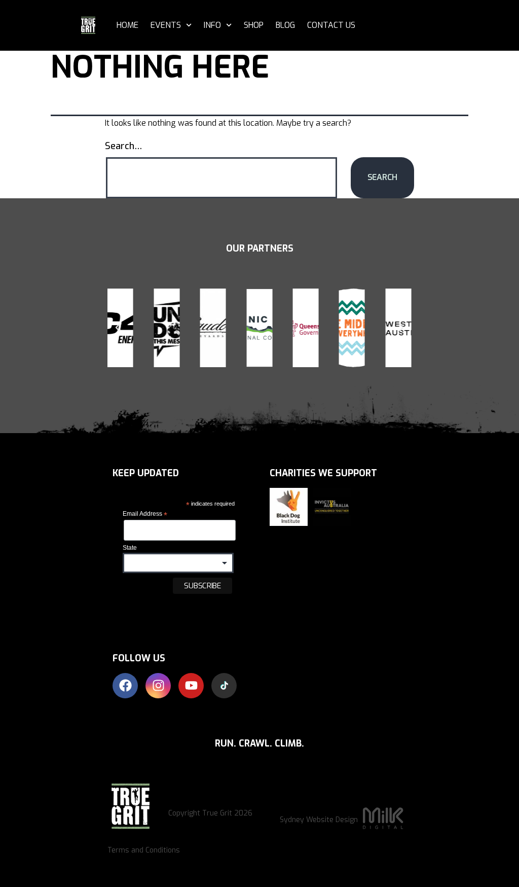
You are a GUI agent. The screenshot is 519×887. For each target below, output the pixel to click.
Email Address (145, 514)
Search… (123, 146)
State (130, 547)
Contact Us (331, 25)
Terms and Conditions (143, 850)
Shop (254, 25)
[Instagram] (158, 685)
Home (127, 25)
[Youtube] (191, 685)
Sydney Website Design (319, 820)
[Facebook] (125, 685)
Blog (285, 25)
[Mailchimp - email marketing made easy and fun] (148, 617)
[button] (118, 328)
